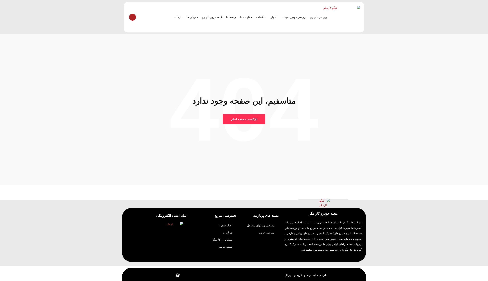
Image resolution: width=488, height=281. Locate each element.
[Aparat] (178, 275)
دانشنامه (261, 17)
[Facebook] (195, 275)
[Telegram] (186, 275)
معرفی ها (192, 17)
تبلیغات (178, 17)
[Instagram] (169, 275)
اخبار (273, 17)
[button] (132, 17)
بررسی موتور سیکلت (293, 17)
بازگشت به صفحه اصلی (244, 119)
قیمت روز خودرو (212, 17)
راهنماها (231, 17)
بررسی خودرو (318, 17)
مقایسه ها (246, 17)
